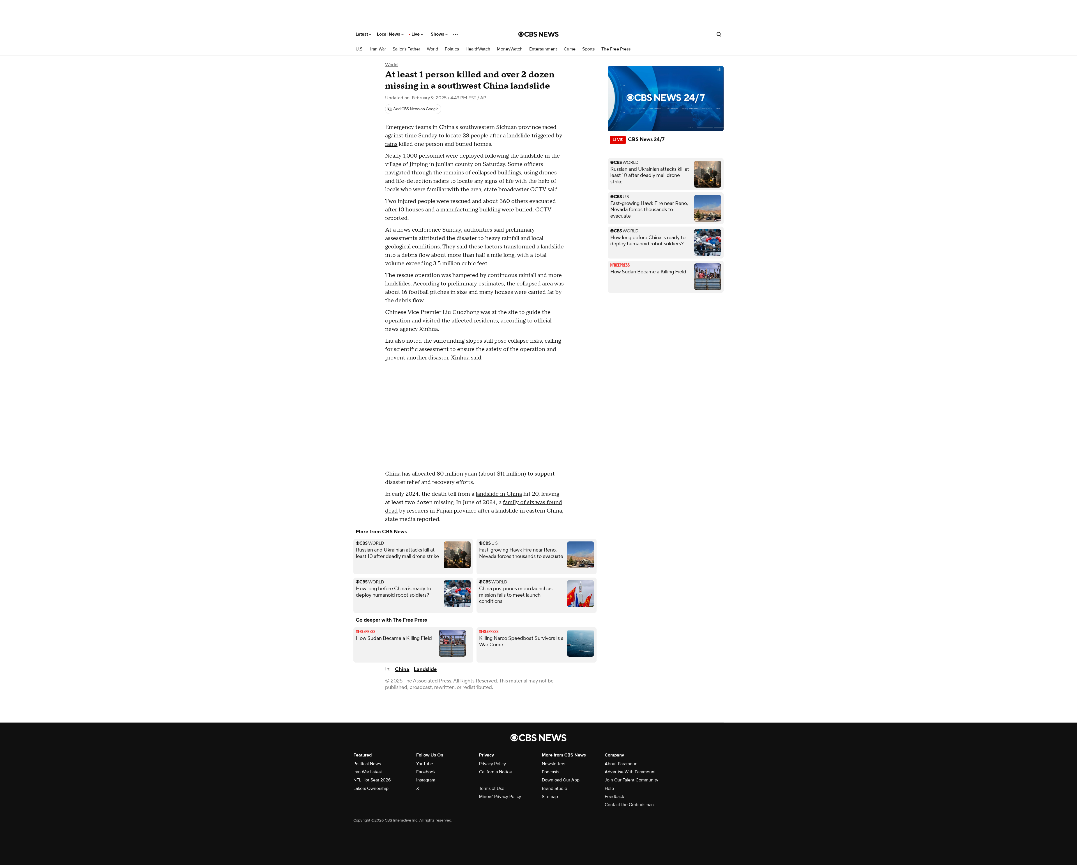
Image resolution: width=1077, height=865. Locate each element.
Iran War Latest (367, 772)
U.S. (359, 49)
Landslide (425, 669)
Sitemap (550, 796)
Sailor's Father (406, 49)
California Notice (495, 772)
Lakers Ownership (370, 788)
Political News (367, 764)
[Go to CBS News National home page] (538, 34)
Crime (570, 49)
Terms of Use (491, 788)
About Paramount (622, 764)
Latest (362, 34)
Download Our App (560, 780)
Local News (389, 34)
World (432, 49)
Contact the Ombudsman (629, 804)
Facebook (426, 772)
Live (416, 34)
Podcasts (550, 772)
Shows (438, 34)
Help (609, 788)
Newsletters (553, 764)
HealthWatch (478, 49)
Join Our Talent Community (631, 780)
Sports (588, 49)
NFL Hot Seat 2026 (372, 780)
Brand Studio (554, 788)
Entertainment (543, 49)
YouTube (424, 764)
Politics (452, 49)
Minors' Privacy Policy (500, 796)
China (402, 669)
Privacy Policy (492, 764)
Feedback (614, 796)
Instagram (425, 780)
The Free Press (615, 49)
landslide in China (499, 494)
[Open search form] (718, 34)
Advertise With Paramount (630, 772)
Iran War (378, 49)
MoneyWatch (510, 49)
